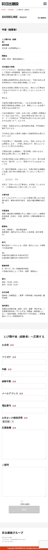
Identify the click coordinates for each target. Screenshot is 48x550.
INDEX (43, 17)
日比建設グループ (12, 532)
